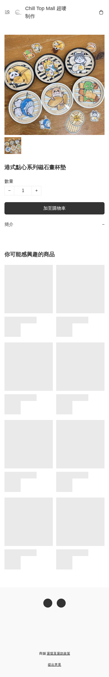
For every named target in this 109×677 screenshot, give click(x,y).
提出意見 (54, 665)
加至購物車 (54, 208)
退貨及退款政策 (58, 653)
